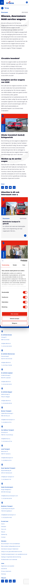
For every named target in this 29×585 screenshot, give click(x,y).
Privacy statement (6, 571)
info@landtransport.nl (7, 457)
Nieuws (3, 532)
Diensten (3, 526)
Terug (7, 8)
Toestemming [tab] (5, 265)
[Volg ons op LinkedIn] (10, 581)
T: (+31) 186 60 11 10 (6, 479)
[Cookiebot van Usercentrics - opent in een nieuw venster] (20, 261)
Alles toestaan (14, 314)
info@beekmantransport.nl (8, 514)
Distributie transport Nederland (9, 549)
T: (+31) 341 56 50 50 (6, 346)
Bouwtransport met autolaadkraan (10, 543)
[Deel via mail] (10, 187)
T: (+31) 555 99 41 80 (6, 517)
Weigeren (14, 323)
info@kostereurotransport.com (9, 495)
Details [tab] (15, 265)
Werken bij (4, 534)
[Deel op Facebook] (2, 187)
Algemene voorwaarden (7, 566)
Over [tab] (24, 265)
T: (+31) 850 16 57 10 (6, 422)
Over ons (3, 529)
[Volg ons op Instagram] (6, 581)
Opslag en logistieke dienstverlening (11, 557)
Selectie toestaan (14, 318)
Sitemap (3, 574)
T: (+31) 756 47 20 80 (6, 365)
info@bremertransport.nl (8, 419)
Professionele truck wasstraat (9, 559)
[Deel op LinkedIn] (6, 187)
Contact (3, 537)
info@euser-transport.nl (7, 476)
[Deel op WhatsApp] (14, 187)
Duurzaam (4, 12)
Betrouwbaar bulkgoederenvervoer (10, 546)
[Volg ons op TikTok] (14, 581)
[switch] (25, 297)
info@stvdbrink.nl (6, 343)
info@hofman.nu (5, 438)
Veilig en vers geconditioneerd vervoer (11, 551)
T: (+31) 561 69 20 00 (6, 498)
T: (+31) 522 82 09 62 (6, 403)
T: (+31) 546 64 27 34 (6, 441)
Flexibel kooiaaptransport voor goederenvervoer (14, 554)
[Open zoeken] (27, 2)
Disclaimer (4, 568)
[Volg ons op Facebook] (2, 581)
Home (2, 524)
